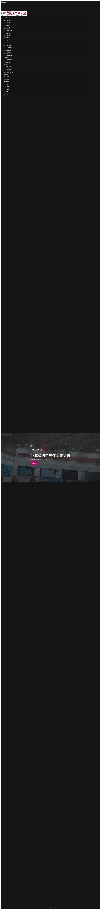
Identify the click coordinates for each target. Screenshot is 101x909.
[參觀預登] (34, 464)
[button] (6, 15)
